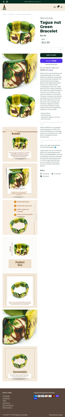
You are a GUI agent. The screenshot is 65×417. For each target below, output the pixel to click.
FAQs (4, 400)
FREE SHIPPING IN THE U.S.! (32, 1)
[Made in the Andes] (4, 7)
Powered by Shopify (55, 415)
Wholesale (6, 396)
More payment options (51, 64)
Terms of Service (8, 405)
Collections (6, 398)
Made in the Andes (46, 18)
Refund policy (7, 407)
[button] (55, 7)
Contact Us (6, 403)
